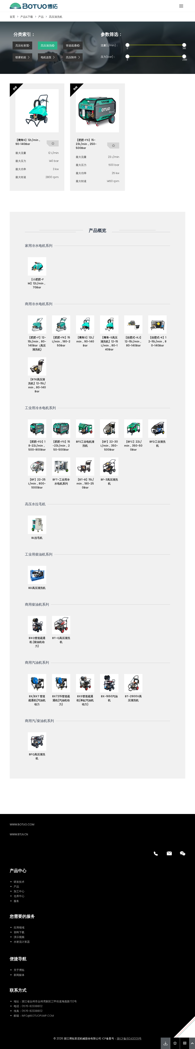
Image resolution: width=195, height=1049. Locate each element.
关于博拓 (19, 970)
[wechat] (182, 853)
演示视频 (19, 937)
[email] (169, 853)
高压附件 (71, 57)
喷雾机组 (20, 57)
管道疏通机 (72, 45)
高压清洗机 (55, 17)
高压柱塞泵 (22, 45)
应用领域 (19, 927)
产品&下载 (26, 17)
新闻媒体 (19, 975)
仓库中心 (19, 896)
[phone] (156, 853)
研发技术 (19, 882)
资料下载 (19, 932)
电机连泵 (46, 57)
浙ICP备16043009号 (129, 1038)
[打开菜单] (181, 5)
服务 (16, 901)
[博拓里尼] (33, 6)
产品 (41, 17)
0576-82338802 (32, 1006)
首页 (12, 17)
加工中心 (19, 891)
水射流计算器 (22, 942)
